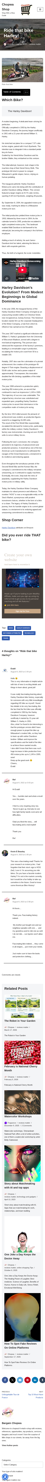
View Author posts (10, 1445)
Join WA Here (13, 605)
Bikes (11, 628)
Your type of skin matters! (12, 1471)
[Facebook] (5, 1380)
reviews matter (35, 44)
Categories (6, 1460)
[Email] (20, 1380)
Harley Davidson (9, 528)
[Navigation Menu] (40, 9)
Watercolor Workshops (18, 1116)
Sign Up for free (22, 611)
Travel (5, 638)
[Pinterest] (27, 1380)
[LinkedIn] (35, 1380)
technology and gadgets (26, 1197)
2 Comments (27, 1126)
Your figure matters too (11, 1480)
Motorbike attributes (12, 633)
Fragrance (12, 1123)
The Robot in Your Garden (19, 1020)
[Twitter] (12, 1380)
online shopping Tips (25, 1268)
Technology (29, 633)
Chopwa (10, 44)
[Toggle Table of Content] (25, 92)
